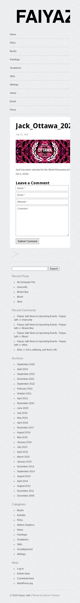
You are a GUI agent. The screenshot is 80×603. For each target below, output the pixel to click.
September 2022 (26, 383)
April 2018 (22, 422)
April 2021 (22, 398)
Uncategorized (25, 549)
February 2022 (25, 388)
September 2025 (26, 364)
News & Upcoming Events (15, 254)
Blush (20, 296)
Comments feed (25, 578)
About (13, 93)
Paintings (15, 59)
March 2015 (23, 456)
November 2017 (25, 427)
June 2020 (22, 408)
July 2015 (22, 447)
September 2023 (26, 374)
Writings (14, 84)
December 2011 (25, 491)
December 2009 (25, 495)
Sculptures (15, 68)
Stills (12, 76)
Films (13, 42)
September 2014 (26, 471)
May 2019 (22, 418)
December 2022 (25, 379)
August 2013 (23, 486)
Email (13, 101)
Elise (19, 349)
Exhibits (21, 515)
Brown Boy (23, 292)
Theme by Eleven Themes (46, 595)
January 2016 (24, 442)
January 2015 (24, 461)
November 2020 (25, 403)
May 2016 (22, 437)
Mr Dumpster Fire (26, 282)
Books (13, 51)
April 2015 (22, 452)
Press (13, 109)
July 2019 (22, 413)
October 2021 (24, 393)
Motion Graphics (25, 525)
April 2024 (22, 369)
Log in (20, 568)
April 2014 (22, 481)
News (13, 34)
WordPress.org (25, 583)
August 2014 (23, 476)
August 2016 (23, 432)
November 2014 (25, 466)
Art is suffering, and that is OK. (41, 349)
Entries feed (23, 573)
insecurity (22, 287)
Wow (19, 301)
